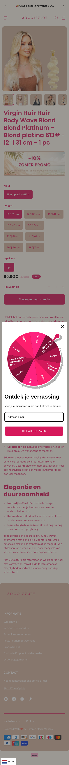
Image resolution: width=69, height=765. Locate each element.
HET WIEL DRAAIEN (34, 430)
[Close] (62, 326)
